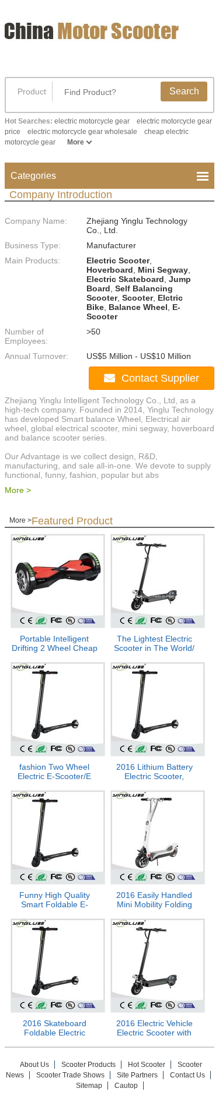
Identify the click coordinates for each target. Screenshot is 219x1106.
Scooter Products (88, 1065)
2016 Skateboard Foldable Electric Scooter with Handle (55, 1033)
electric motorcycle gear (92, 121)
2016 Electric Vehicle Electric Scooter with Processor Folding (154, 1033)
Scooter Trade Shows (70, 1075)
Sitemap (89, 1086)
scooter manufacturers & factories (95, 39)
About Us (34, 1065)
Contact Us (187, 1075)
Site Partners (137, 1075)
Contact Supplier (160, 378)
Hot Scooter (146, 1065)
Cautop (126, 1086)
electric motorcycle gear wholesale (82, 132)
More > (18, 490)
